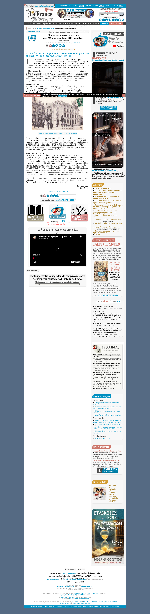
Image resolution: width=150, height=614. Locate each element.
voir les (65, 200)
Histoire (61, 23)
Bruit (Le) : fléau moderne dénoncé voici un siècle (104, 334)
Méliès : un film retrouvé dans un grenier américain (106, 412)
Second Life (113, 498)
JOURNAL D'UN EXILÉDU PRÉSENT (108, 108)
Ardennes (68, 603)
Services (117, 606)
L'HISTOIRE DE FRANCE (69, 573)
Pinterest (112, 500)
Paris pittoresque (103, 606)
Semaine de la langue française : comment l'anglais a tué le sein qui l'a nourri (107, 428)
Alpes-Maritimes (113, 602)
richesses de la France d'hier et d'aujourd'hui (86, 593)
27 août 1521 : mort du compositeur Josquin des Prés (105, 308)
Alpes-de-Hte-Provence (90, 602)
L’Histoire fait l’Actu (48, 28)
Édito (30, 23)
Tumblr (112, 502)
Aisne (76, 602)
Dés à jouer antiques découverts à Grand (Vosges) (106, 404)
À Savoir (95, 23)
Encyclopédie (40, 606)
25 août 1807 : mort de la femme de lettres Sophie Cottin (107, 325)
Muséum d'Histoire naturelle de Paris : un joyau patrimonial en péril (107, 408)
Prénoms (111, 606)
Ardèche (62, 603)
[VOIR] (81, 6)
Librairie (96, 606)
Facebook (113, 485)
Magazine (33, 606)
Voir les (102, 438)
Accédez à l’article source (58, 192)
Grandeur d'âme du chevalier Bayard (105, 216)
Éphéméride (48, 23)
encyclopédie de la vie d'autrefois (79, 598)
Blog (46, 606)
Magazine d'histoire (67, 597)
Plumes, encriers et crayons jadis (107, 219)
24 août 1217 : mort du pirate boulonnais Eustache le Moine (105, 329)
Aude (82, 603)
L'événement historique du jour (75, 589)
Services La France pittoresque (66, 588)
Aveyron (87, 603)
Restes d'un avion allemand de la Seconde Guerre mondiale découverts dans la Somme (107, 421)
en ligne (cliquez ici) (105, 171)
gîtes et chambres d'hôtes (68, 596)
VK (110, 491)
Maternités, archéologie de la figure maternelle (106, 232)
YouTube (112, 496)
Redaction (76, 43)
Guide (37, 23)
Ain (72, 602)
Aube (78, 603)
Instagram (113, 493)
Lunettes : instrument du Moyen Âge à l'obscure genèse (107, 202)
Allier (80, 602)
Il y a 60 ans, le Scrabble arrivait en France (108, 425)
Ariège (74, 603)
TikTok (111, 494)
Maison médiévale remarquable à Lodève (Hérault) (107, 432)
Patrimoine (86, 23)
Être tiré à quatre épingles (105, 227)
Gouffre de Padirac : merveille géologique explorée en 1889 (106, 212)
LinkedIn (112, 489)
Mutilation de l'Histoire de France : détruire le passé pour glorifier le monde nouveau (108, 207)
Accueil (39, 28)
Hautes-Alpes (102, 602)
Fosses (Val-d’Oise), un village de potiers (107, 415)
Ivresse (97, 235)
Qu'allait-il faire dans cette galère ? (107, 224)
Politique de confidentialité (85, 588)
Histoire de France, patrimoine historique (72, 594)
